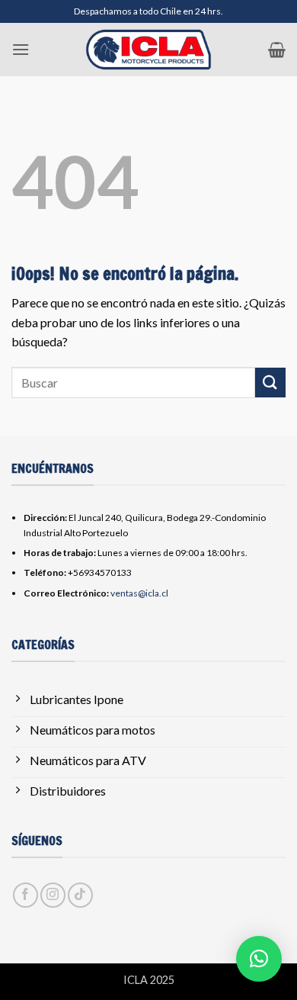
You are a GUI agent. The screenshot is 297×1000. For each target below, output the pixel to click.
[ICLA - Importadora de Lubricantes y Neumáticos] (148, 49)
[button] (20, 49)
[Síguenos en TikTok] (80, 895)
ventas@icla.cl (139, 593)
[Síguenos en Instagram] (52, 895)
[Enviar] (270, 382)
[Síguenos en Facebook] (25, 895)
